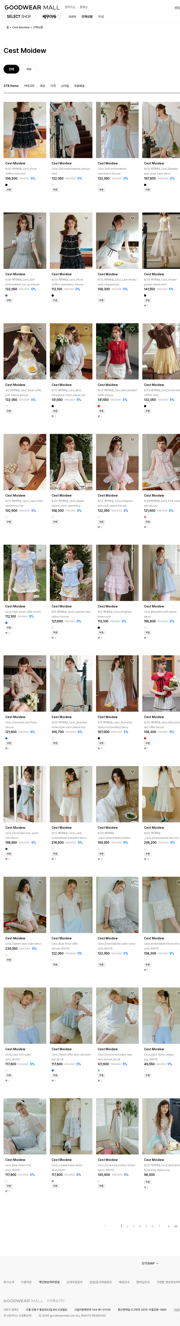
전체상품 (87, 17)
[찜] (40, 108)
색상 (42, 86)
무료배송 (79, 86)
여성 (101, 17)
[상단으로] (159, 1317)
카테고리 (29, 86)
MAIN (72, 17)
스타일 (65, 86)
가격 (53, 86)
